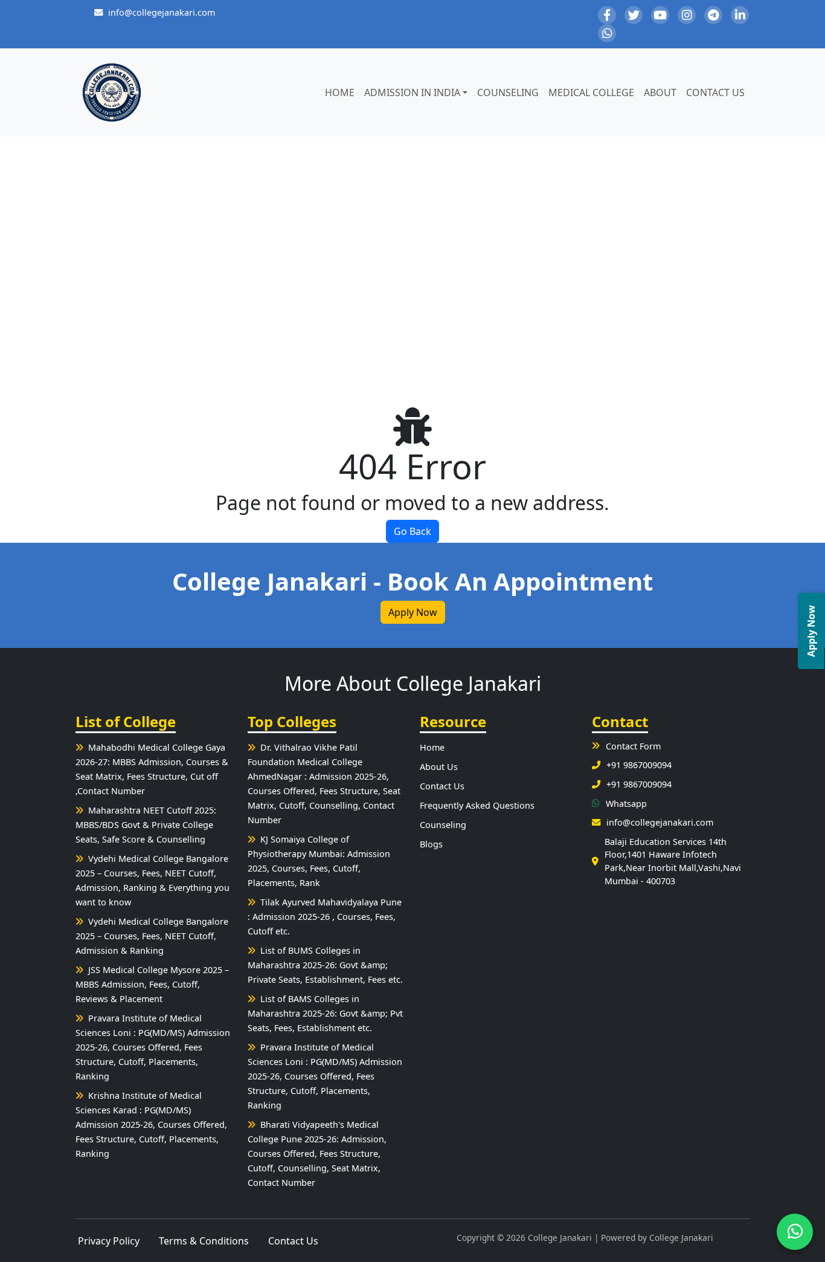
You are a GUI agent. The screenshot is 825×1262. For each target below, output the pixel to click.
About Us (439, 766)
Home (340, 92)
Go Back (412, 531)
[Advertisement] (412, 250)
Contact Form (633, 746)
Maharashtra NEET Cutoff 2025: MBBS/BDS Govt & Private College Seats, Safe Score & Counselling (145, 824)
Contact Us (715, 92)
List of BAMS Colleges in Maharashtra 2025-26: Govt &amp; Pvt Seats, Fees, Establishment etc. (325, 1013)
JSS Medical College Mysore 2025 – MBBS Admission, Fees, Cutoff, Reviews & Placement (152, 984)
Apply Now (412, 612)
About (660, 92)
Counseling (508, 92)
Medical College (591, 92)
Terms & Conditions (204, 1240)
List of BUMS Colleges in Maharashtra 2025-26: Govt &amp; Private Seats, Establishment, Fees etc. (325, 965)
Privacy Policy (109, 1240)
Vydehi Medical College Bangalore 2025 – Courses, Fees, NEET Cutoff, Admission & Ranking (151, 936)
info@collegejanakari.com (161, 12)
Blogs (431, 844)
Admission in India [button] (412, 92)
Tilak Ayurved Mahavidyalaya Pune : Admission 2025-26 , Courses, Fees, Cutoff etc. (325, 916)
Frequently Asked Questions (477, 805)
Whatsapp (626, 803)
